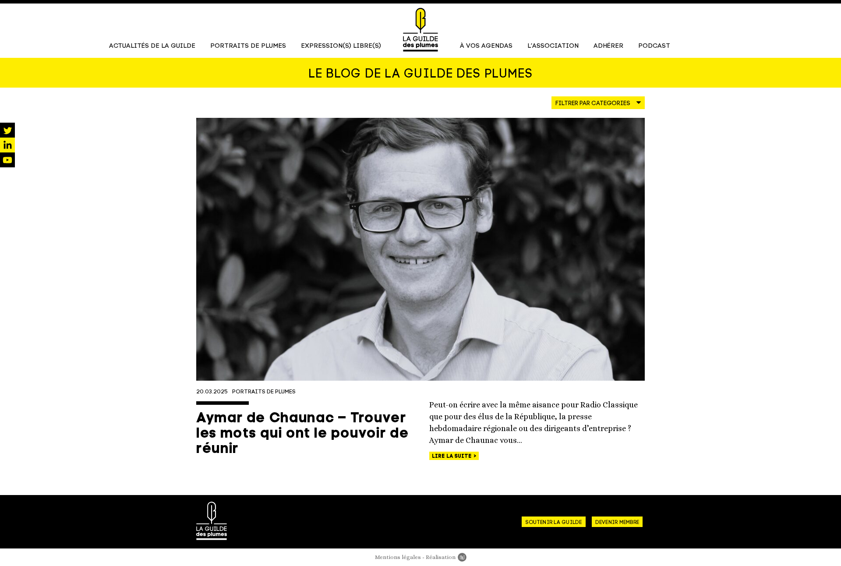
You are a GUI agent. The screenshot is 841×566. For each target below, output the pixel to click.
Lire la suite (452, 456)
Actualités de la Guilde (152, 46)
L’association (553, 46)
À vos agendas (486, 46)
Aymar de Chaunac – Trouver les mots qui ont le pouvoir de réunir (302, 434)
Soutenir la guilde (553, 522)
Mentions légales (398, 557)
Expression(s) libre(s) (341, 46)
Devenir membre (617, 522)
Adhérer (608, 46)
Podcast (654, 46)
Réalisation (446, 557)
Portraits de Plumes (248, 46)
